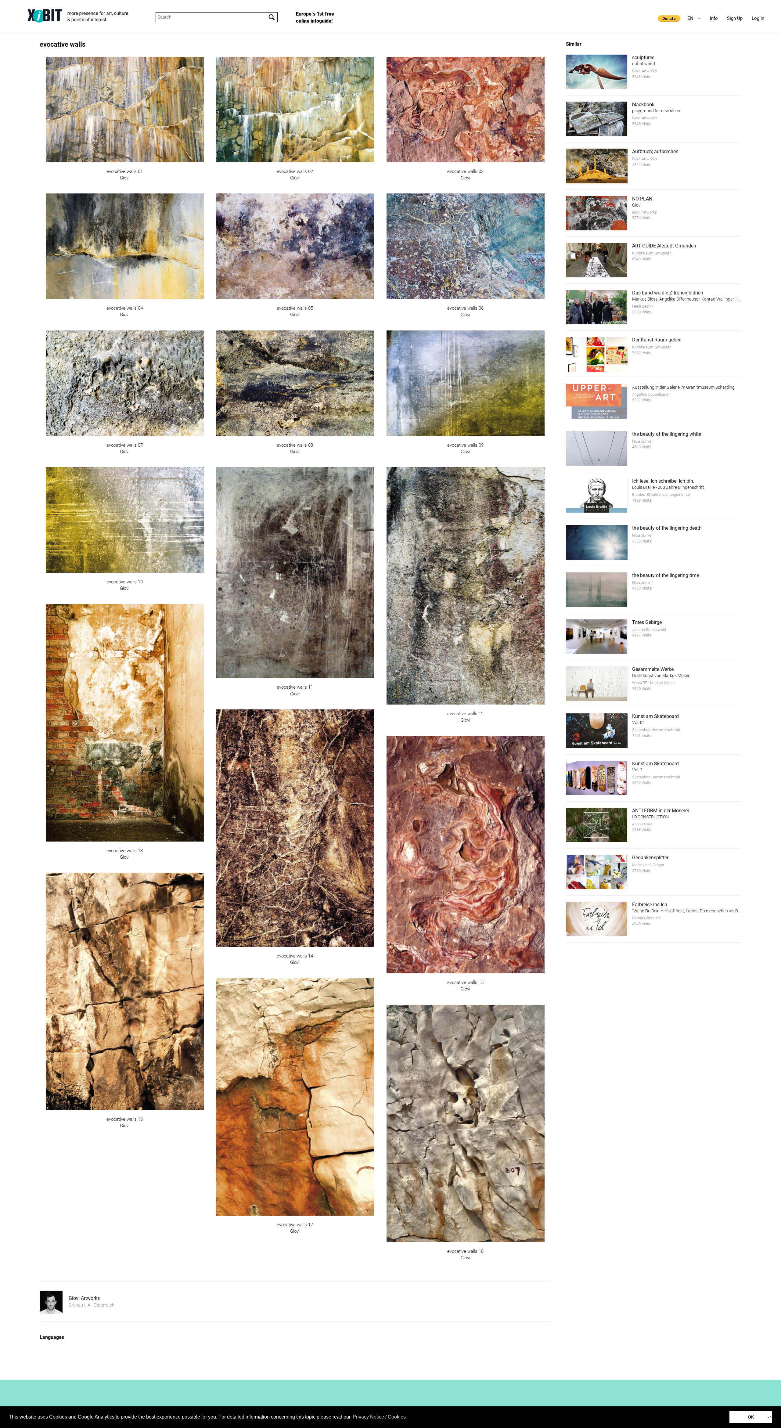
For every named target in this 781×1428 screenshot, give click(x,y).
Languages (52, 1337)
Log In (758, 18)
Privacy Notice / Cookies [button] (379, 1416)
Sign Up (735, 18)
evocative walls (62, 44)
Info (714, 18)
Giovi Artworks (84, 1298)
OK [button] (751, 1417)
